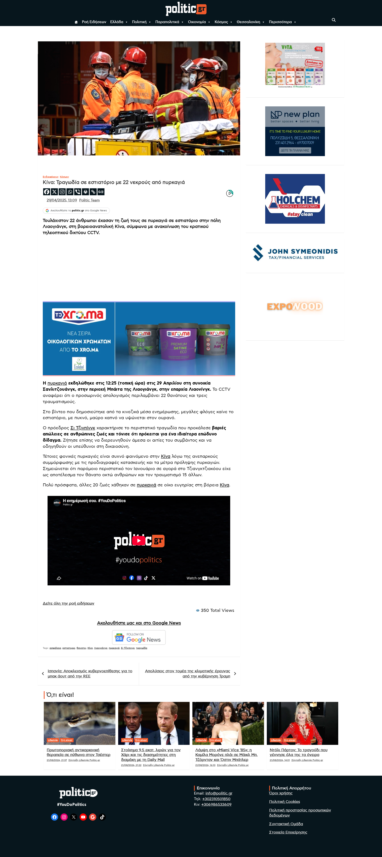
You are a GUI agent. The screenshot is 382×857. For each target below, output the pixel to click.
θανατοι (81, 648)
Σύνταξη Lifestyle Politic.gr (84, 760)
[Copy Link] (93, 191)
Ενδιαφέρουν (50, 177)
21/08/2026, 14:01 (280, 760)
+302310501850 (216, 799)
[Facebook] (46, 191)
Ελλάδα (116, 22)
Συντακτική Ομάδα (286, 824)
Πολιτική (139, 22)
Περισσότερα (280, 22)
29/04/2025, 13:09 (62, 200)
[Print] (85, 191)
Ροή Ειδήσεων (94, 22)
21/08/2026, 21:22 (131, 765)
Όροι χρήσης (281, 793)
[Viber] (77, 191)
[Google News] (100, 191)
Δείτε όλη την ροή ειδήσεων (68, 603)
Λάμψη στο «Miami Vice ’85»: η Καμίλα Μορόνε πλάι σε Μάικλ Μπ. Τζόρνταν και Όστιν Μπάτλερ (226, 755)
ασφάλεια (55, 648)
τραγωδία (141, 648)
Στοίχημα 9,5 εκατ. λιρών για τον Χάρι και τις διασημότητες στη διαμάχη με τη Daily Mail (151, 755)
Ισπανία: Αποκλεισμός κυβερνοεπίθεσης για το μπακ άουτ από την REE (90, 673)
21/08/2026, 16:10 (205, 765)
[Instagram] (62, 191)
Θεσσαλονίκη (248, 22)
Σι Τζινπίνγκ (82, 428)
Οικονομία (197, 22)
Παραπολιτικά (167, 22)
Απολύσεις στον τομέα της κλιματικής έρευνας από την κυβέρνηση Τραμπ (187, 673)
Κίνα (165, 456)
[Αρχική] (76, 22)
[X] (54, 191)
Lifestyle (53, 740)
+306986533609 (216, 804)
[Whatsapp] (69, 191)
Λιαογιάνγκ (100, 648)
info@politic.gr (219, 793)
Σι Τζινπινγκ (128, 648)
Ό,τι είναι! (66, 740)
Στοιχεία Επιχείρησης (288, 832)
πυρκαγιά (57, 383)
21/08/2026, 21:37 (57, 760)
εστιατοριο (68, 648)
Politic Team (89, 200)
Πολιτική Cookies (284, 802)
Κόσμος (221, 22)
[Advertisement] (139, 267)
